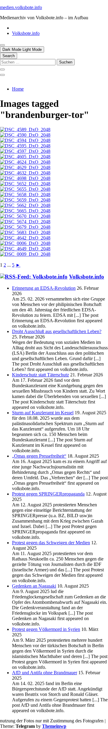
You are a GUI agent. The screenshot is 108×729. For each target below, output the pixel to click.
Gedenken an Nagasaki (34, 585)
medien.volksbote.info (21, 7)
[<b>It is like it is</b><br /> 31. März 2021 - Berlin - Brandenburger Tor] (25, 183)
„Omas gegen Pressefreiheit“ (39, 456)
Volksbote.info (26, 33)
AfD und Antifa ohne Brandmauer (44, 672)
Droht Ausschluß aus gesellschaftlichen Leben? (56, 331)
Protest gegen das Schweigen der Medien (51, 542)
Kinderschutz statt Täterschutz (40, 374)
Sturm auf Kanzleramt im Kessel (43, 412)
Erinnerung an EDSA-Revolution (44, 288)
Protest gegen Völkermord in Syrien (46, 629)
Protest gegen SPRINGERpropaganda (48, 493)
